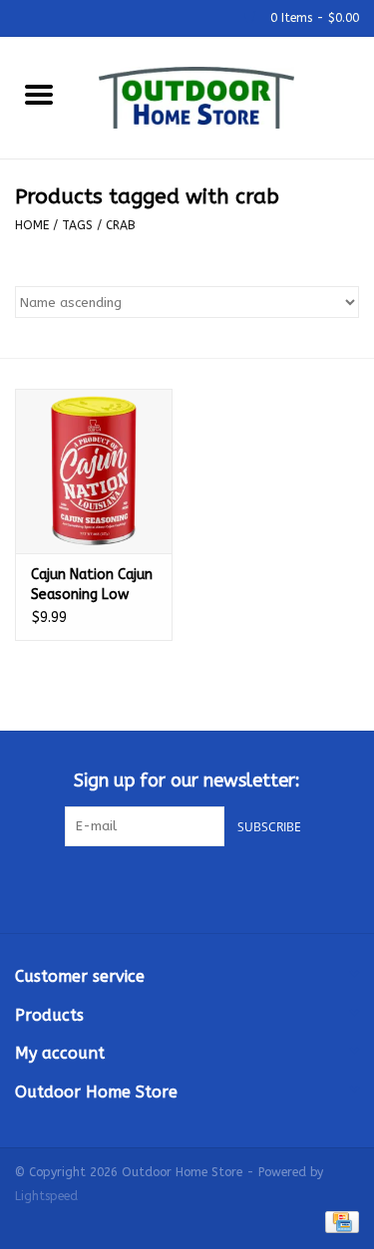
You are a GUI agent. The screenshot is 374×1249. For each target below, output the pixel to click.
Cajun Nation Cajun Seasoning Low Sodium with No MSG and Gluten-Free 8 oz (92, 585)
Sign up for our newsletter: (187, 781)
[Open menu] (39, 94)
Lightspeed (46, 1196)
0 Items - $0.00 (312, 18)
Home (32, 225)
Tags (77, 225)
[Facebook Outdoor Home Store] (152, 887)
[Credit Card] (338, 1221)
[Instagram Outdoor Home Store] (223, 887)
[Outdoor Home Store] (226, 96)
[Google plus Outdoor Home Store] (187, 887)
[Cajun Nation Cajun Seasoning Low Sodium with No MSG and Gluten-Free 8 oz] (94, 471)
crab (121, 225)
